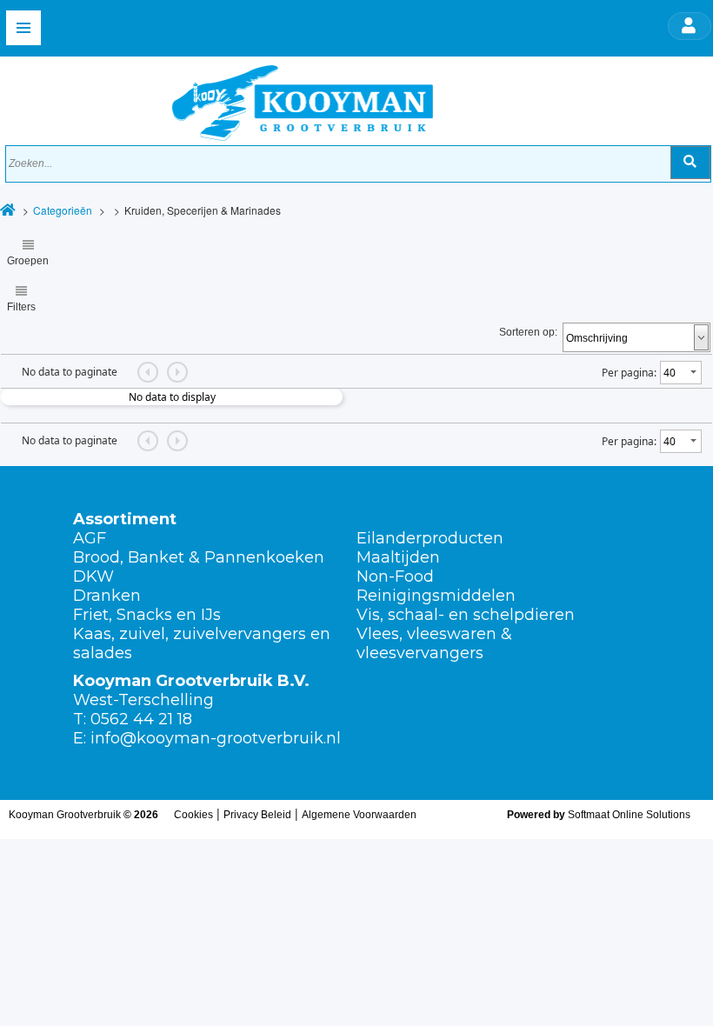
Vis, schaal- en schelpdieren (465, 614)
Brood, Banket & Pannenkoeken (198, 557)
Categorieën (62, 210)
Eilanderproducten (429, 538)
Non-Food (395, 576)
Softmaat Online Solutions (629, 815)
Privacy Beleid (257, 815)
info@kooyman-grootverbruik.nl (215, 738)
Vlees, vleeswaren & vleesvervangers (434, 643)
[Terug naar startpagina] (220, 99)
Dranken (107, 595)
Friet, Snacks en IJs (147, 614)
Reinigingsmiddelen (436, 595)
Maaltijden (398, 557)
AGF (89, 538)
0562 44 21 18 (141, 719)
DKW (93, 576)
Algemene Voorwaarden (359, 815)
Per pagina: (629, 372)
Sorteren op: (528, 332)
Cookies (193, 815)
